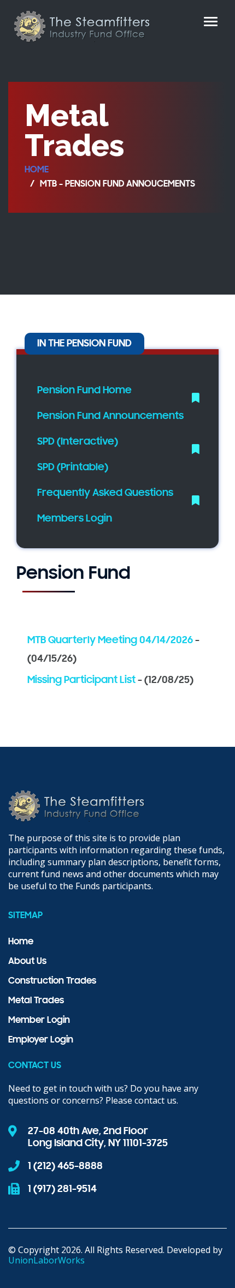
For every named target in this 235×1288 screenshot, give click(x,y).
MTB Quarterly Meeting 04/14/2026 (110, 640)
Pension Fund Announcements (110, 416)
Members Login (74, 518)
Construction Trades (52, 981)
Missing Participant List (82, 680)
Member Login (39, 1021)
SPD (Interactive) (77, 441)
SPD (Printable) (72, 467)
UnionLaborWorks (46, 1260)
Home (37, 170)
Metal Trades (36, 1001)
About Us (27, 962)
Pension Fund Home (84, 390)
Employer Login (40, 1040)
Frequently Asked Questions (105, 493)
